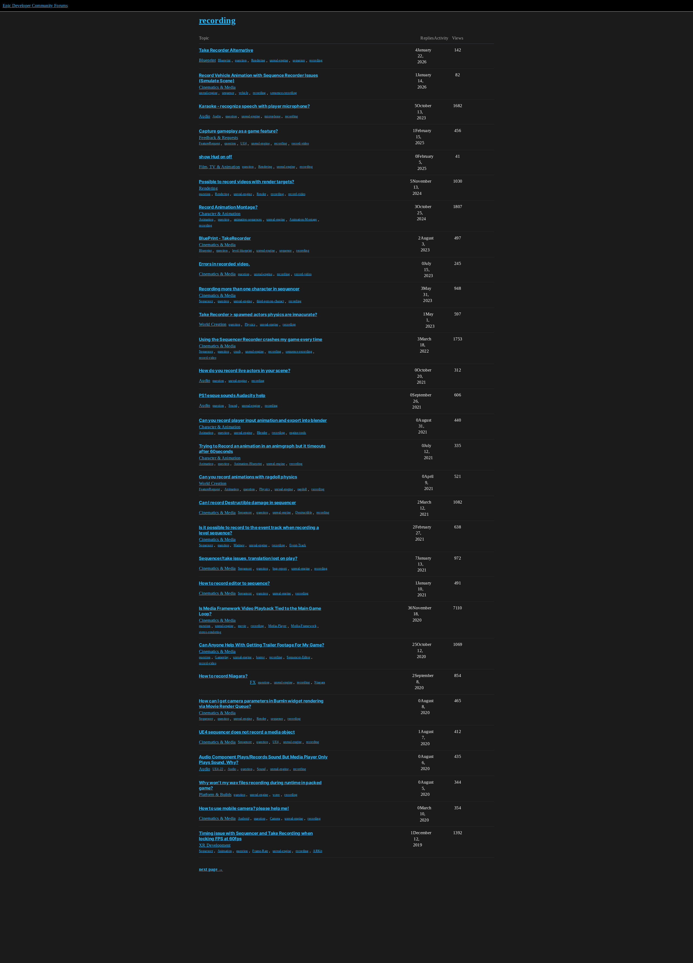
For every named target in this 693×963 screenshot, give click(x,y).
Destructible (303, 512)
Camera (275, 818)
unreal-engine (279, 60)
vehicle (243, 93)
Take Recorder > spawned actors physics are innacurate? (258, 314)
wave (276, 795)
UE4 (243, 143)
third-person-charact (270, 301)
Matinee (239, 545)
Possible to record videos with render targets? (246, 181)
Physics (250, 324)
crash (237, 351)
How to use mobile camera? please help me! (244, 808)
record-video (300, 143)
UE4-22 (218, 769)
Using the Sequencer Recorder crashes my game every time (260, 339)
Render (261, 194)
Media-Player (277, 626)
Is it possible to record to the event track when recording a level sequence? (259, 530)
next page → (211, 869)
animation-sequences (248, 219)
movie (242, 626)
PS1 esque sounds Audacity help (232, 395)
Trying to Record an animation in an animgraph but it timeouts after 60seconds (262, 448)
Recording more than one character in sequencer (249, 288)
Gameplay (222, 657)
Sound (232, 405)
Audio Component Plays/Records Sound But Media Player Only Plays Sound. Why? (263, 759)
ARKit (317, 851)
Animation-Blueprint (248, 464)
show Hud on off (215, 156)
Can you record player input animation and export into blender (263, 420)
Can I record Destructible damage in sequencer (247, 502)
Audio (217, 116)
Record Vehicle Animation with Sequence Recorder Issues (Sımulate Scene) (258, 78)
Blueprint (224, 60)
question (241, 60)
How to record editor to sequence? (234, 583)
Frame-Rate (260, 851)
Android (243, 818)
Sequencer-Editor (298, 657)
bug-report (280, 568)
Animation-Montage (303, 219)
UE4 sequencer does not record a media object (247, 732)
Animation (206, 219)
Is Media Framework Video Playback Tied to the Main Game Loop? (260, 611)
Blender (262, 433)
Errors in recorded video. (224, 264)
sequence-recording (283, 93)
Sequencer (206, 301)
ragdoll (302, 489)
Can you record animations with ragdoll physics (248, 476)
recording (315, 60)
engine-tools (297, 433)
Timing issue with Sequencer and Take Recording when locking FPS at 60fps (256, 835)
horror (260, 657)
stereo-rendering (210, 632)
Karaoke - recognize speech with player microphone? (254, 106)
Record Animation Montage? (228, 207)
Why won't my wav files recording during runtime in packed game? (260, 785)
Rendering (258, 60)
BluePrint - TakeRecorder (225, 238)
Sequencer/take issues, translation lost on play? (248, 558)
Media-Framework (303, 626)
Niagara (319, 682)
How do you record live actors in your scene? (244, 370)
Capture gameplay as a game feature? (238, 131)
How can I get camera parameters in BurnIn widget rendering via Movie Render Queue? (261, 703)
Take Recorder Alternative (226, 50)
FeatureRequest (209, 143)
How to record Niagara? (223, 676)
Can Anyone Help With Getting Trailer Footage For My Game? (261, 645)
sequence (299, 60)
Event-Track (297, 545)
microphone (272, 116)
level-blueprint (242, 250)
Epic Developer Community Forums (35, 5)
